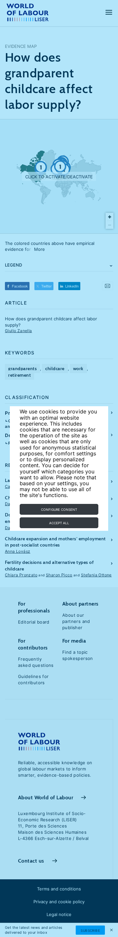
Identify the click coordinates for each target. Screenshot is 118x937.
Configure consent (59, 509)
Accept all (59, 523)
